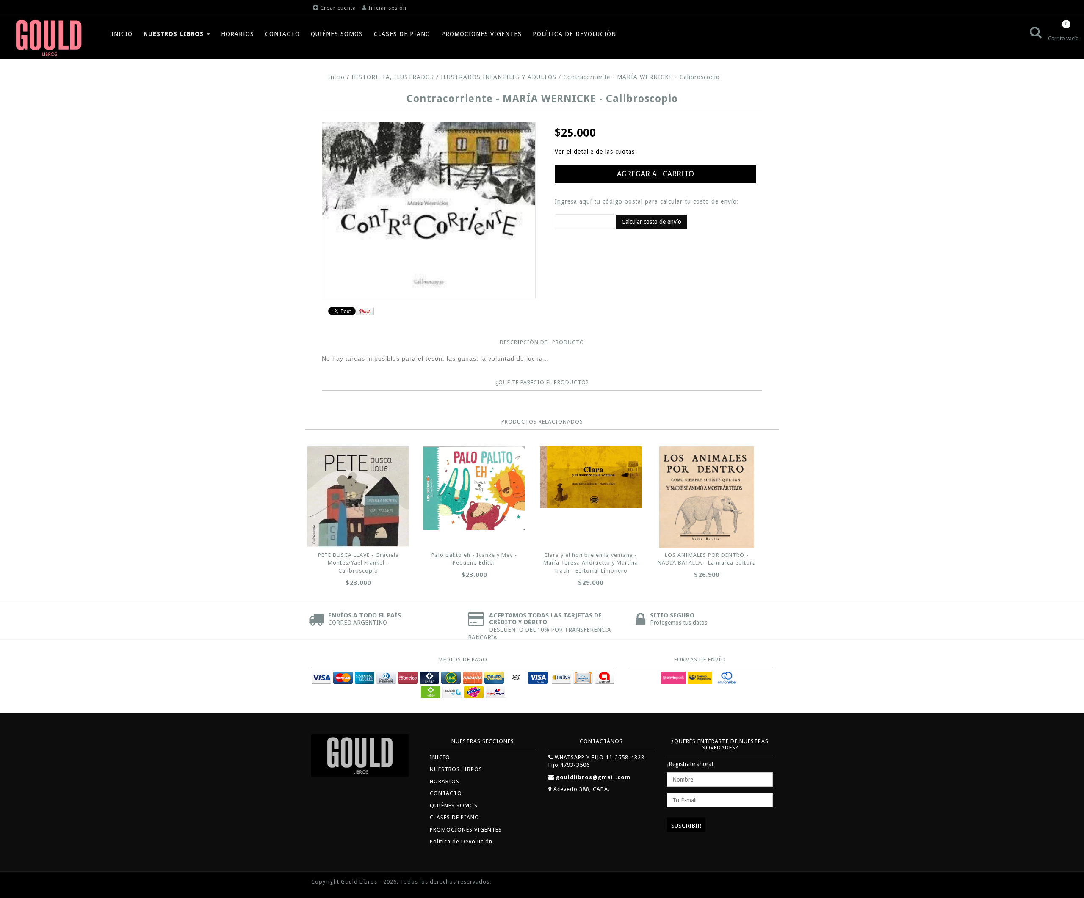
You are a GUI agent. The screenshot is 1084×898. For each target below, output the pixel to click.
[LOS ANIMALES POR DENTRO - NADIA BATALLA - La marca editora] (706, 497)
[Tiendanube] (754, 882)
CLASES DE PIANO (402, 33)
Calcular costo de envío (651, 221)
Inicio (336, 77)
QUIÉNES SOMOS (337, 33)
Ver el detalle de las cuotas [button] (595, 151)
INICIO (122, 33)
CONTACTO (282, 33)
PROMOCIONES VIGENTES (481, 33)
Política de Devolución (574, 33)
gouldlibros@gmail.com (593, 777)
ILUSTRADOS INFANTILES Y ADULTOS (498, 77)
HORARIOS (237, 33)
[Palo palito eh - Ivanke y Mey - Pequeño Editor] (474, 488)
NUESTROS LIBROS (175, 33)
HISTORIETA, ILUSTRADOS (393, 77)
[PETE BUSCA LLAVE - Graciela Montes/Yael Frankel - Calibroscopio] (358, 496)
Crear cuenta (338, 8)
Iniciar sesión (387, 8)
